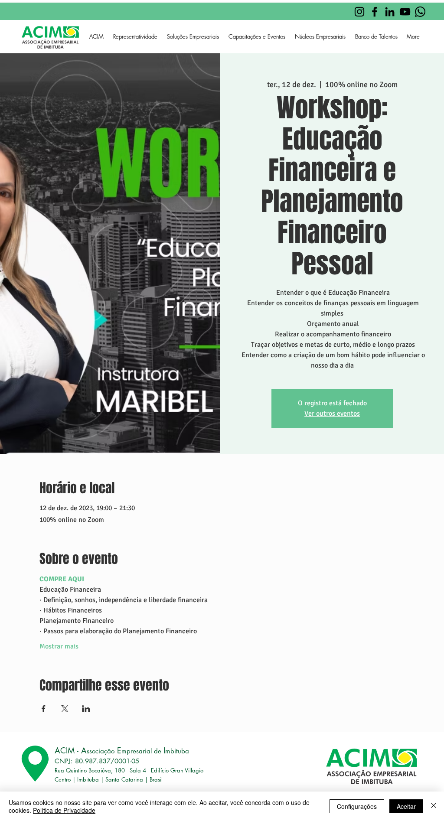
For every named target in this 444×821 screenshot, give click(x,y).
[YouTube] (404, 11)
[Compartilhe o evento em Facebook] (43, 708)
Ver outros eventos (332, 413)
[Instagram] (359, 11)
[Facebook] (374, 11)
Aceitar (406, 806)
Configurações (357, 806)
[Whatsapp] (420, 11)
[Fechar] (433, 806)
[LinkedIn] (389, 11)
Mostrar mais (58, 646)
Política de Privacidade (64, 810)
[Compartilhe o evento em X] (65, 708)
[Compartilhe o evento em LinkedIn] (86, 708)
